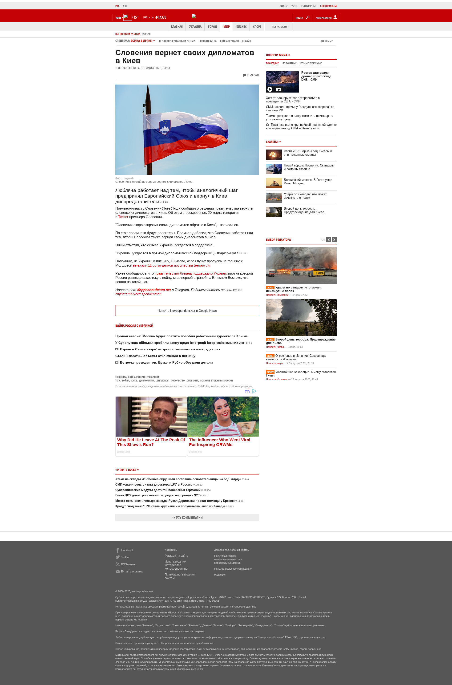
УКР (125, 6)
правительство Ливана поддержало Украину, (191, 273)
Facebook (127, 550)
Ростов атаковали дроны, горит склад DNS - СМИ (316, 76)
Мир (226, 26)
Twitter (123, 217)
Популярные (289, 63)
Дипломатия (146, 380)
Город (212, 26)
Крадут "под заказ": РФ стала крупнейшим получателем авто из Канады (174, 506)
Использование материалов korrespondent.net (176, 565)
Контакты (171, 549)
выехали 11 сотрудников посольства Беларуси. (172, 265)
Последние (272, 63)
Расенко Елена (131, 68)
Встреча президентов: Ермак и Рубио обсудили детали (166, 362)
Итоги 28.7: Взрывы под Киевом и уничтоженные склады (308, 152)
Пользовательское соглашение (233, 568)
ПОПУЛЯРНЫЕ (309, 6)
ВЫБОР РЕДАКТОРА (278, 239)
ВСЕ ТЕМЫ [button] (326, 41)
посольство (178, 380)
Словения (192, 380)
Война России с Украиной (143, 377)
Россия (146, 34)
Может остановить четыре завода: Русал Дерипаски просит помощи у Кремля (179, 501)
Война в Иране (191, 40)
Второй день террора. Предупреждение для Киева (304, 210)
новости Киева (208, 41)
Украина (195, 26)
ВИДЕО (283, 6)
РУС (117, 6)
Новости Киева (275, 346)
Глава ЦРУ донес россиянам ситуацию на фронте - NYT (162, 495)
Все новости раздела (127, 34)
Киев (134, 380)
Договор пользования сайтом (231, 549)
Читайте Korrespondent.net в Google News (187, 310)
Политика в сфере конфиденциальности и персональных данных (228, 559)
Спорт (257, 26)
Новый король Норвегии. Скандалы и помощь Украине (309, 167)
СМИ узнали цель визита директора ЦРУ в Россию (158, 484)
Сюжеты (272, 141)
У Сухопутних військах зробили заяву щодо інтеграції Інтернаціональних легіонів (184, 343)
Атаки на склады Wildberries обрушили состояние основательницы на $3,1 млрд (182, 479)
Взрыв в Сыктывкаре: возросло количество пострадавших (170, 349)
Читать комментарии (187, 517)
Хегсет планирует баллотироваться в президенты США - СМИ (293, 99)
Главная (177, 26)
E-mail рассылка (132, 571)
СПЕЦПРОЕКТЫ (328, 6)
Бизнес (241, 26)
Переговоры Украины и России (177, 41)
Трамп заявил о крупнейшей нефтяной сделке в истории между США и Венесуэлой (301, 126)
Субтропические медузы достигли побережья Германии (163, 490)
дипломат (163, 380)
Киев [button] (118, 17)
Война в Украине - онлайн (235, 41)
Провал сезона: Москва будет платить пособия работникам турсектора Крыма (181, 336)
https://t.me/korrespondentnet (137, 294)
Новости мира (276, 55)
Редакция (220, 574)
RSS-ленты (128, 564)
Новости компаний (277, 294)
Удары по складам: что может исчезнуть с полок (305, 195)
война (125, 380)
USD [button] (145, 17)
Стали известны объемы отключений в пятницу (155, 356)
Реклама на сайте (177, 555)
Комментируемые (311, 63)
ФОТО (294, 6)
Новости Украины (276, 379)
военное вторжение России (216, 380)
